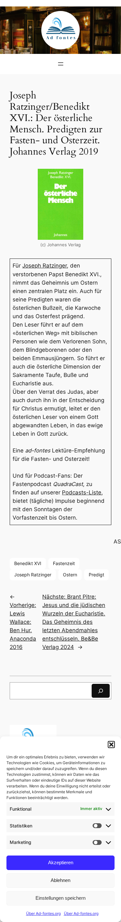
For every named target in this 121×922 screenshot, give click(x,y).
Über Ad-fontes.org (43, 913)
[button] (111, 744)
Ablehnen (60, 880)
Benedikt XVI (27, 563)
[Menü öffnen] (61, 64)
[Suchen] (101, 691)
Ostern (70, 574)
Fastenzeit (64, 563)
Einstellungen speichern (60, 898)
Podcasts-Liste (81, 492)
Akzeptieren (60, 862)
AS (117, 541)
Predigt (96, 574)
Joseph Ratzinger (44, 265)
